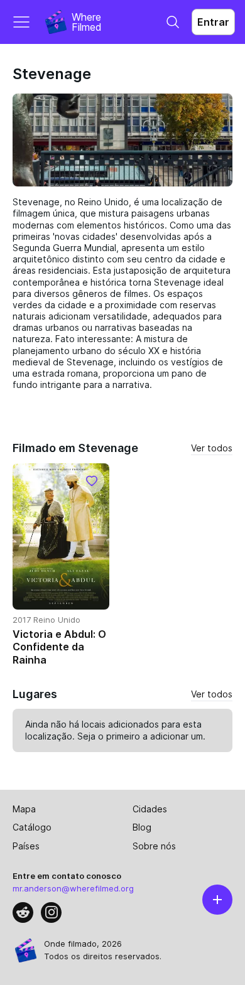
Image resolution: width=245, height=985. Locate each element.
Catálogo (32, 827)
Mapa (24, 809)
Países (26, 846)
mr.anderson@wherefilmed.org (73, 888)
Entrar (213, 22)
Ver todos (211, 448)
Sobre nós (154, 846)
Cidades (150, 809)
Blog (142, 827)
